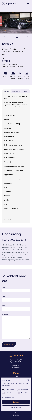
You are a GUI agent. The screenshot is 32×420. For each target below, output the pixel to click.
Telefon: (4, 305)
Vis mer (7, 219)
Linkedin (16, 415)
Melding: (5, 314)
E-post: (4, 296)
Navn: (4, 287)
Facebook (16, 412)
